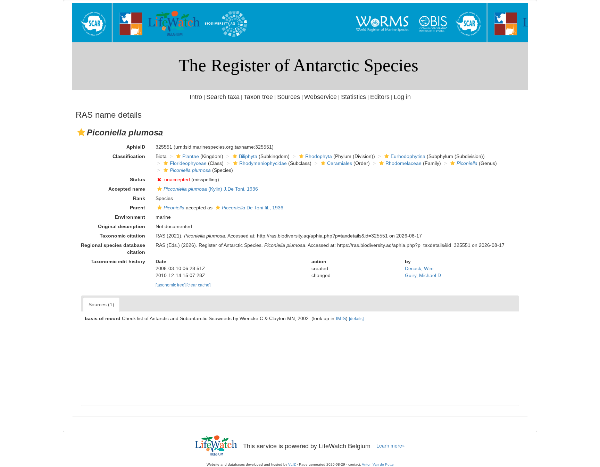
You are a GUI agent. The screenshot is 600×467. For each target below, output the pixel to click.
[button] (81, 132)
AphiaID (135, 147)
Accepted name (126, 189)
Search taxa (223, 96)
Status (137, 179)
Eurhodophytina (408, 156)
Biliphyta (248, 156)
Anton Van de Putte (378, 464)
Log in (402, 96)
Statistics (353, 96)
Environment (130, 217)
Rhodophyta (318, 156)
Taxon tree (258, 96)
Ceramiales (339, 163)
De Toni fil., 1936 (252, 207)
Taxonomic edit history (118, 261)
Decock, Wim (419, 268)
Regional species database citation (113, 248)
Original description (121, 226)
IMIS (341, 318)
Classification (128, 156)
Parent (137, 207)
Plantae (190, 156)
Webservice (320, 96)
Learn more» (390, 445)
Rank (139, 198)
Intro (196, 96)
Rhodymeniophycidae (263, 163)
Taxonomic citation (122, 236)
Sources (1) (101, 304)
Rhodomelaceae (403, 163)
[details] (356, 318)
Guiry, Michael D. (423, 275)
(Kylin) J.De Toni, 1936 (211, 189)
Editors (380, 96)
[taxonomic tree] (171, 285)
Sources (288, 96)
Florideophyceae (188, 163)
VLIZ (292, 464)
